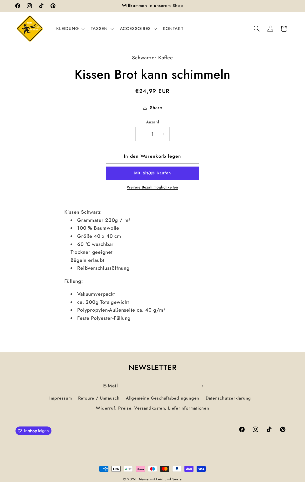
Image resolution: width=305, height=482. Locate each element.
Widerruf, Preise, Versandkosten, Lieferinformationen (152, 408)
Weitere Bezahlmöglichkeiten (152, 187)
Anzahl (152, 122)
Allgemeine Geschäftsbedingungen (162, 398)
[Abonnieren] (201, 386)
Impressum (60, 398)
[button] (70, 28)
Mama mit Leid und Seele (160, 479)
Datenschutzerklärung (228, 398)
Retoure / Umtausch (99, 398)
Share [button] (156, 108)
